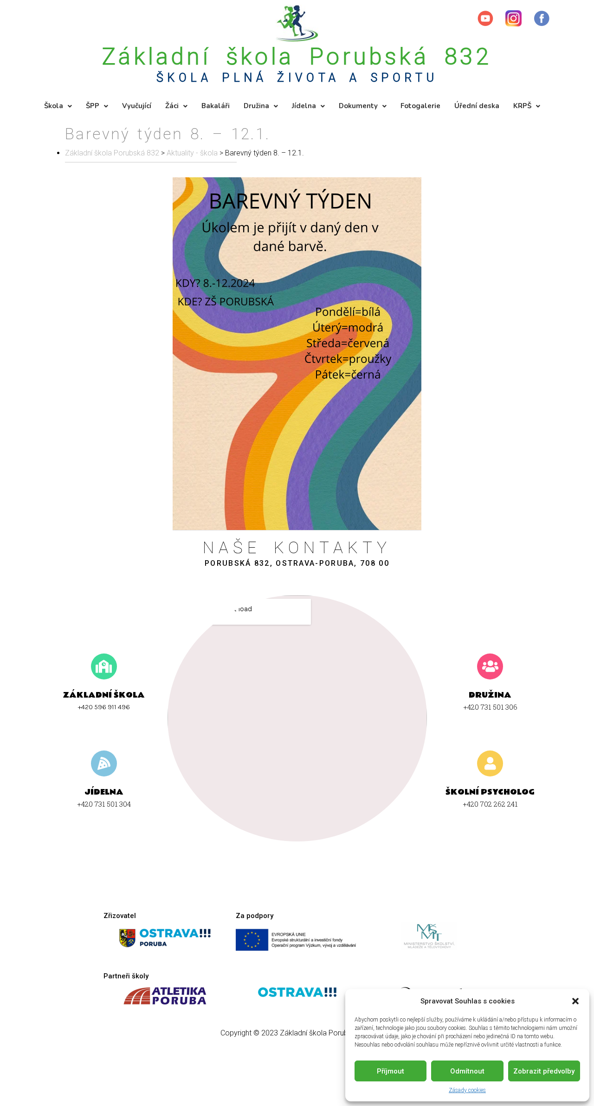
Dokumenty (358, 105)
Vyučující (136, 105)
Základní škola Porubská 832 (296, 56)
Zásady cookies (467, 1090)
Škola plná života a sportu (297, 77)
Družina (256, 105)
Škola (53, 105)
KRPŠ (522, 105)
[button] (575, 1001)
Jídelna (304, 105)
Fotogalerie (420, 105)
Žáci (172, 105)
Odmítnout (467, 1071)
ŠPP (92, 105)
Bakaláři (215, 105)
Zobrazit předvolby (544, 1071)
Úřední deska (476, 105)
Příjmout (390, 1071)
